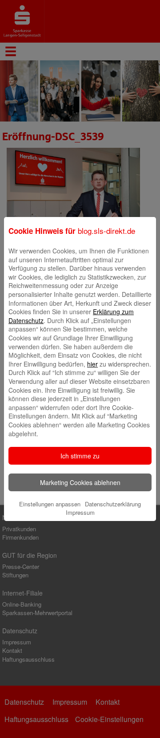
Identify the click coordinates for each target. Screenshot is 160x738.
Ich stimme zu (80, 455)
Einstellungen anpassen (49, 504)
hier (92, 363)
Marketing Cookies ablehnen (80, 482)
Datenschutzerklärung (113, 504)
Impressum (80, 512)
